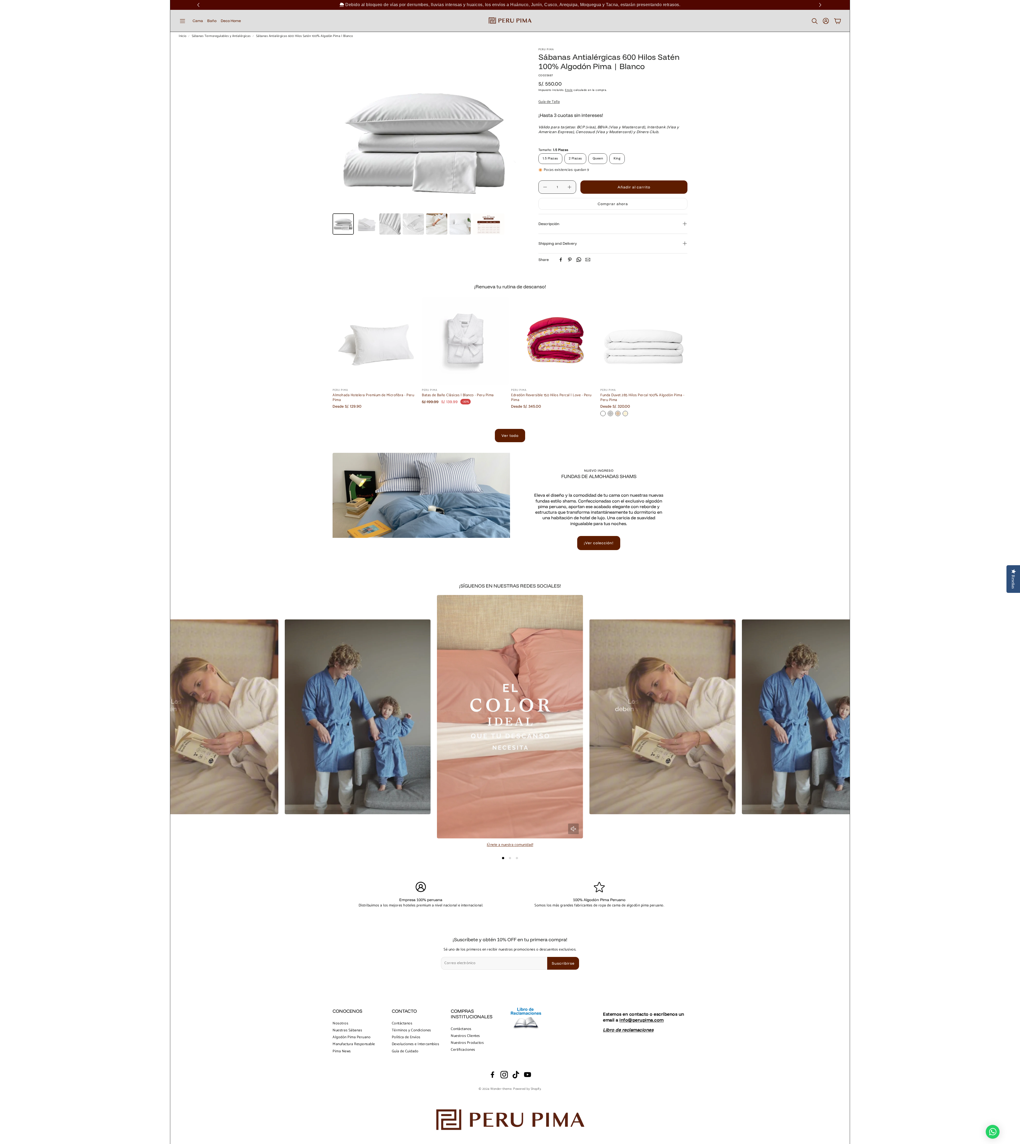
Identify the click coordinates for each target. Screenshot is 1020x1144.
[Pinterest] (569, 259)
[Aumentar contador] (569, 187)
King (617, 158)
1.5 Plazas (550, 158)
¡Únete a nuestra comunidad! (510, 845)
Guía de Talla (549, 102)
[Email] (587, 259)
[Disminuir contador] (545, 187)
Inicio (182, 36)
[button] (821, 5)
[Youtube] (527, 1074)
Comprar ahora (613, 203)
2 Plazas (575, 158)
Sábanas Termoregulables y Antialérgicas (221, 36)
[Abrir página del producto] (376, 341)
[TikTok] (516, 1074)
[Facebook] (560, 259)
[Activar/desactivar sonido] (573, 829)
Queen (598, 158)
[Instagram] (504, 1074)
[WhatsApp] (578, 259)
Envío (569, 90)
